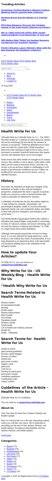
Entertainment (13, 112)
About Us (11, 73)
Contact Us (12, 81)
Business (10, 105)
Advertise (11, 78)
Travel (9, 117)
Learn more (6, 435)
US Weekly (12, 471)
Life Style (11, 120)
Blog (9, 76)
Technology (12, 107)
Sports (9, 110)
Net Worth (11, 456)
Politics (10, 102)
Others (9, 459)
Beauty (10, 115)
